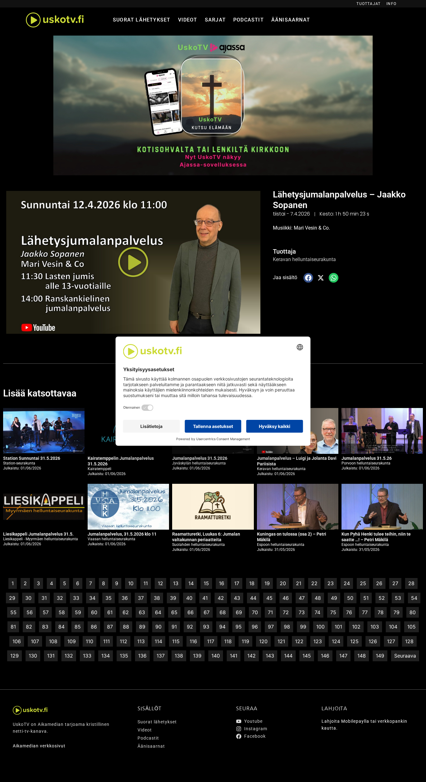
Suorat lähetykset (141, 20)
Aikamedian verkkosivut (39, 745)
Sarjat (215, 20)
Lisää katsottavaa (39, 393)
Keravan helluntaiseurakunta (304, 259)
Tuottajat (368, 4)
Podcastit (248, 20)
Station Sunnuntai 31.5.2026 (31, 458)
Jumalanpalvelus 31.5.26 (366, 458)
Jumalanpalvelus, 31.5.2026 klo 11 (122, 534)
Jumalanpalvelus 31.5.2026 (199, 458)
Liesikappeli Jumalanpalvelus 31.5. (38, 534)
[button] (133, 262)
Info (391, 4)
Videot (187, 20)
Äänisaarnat (290, 20)
